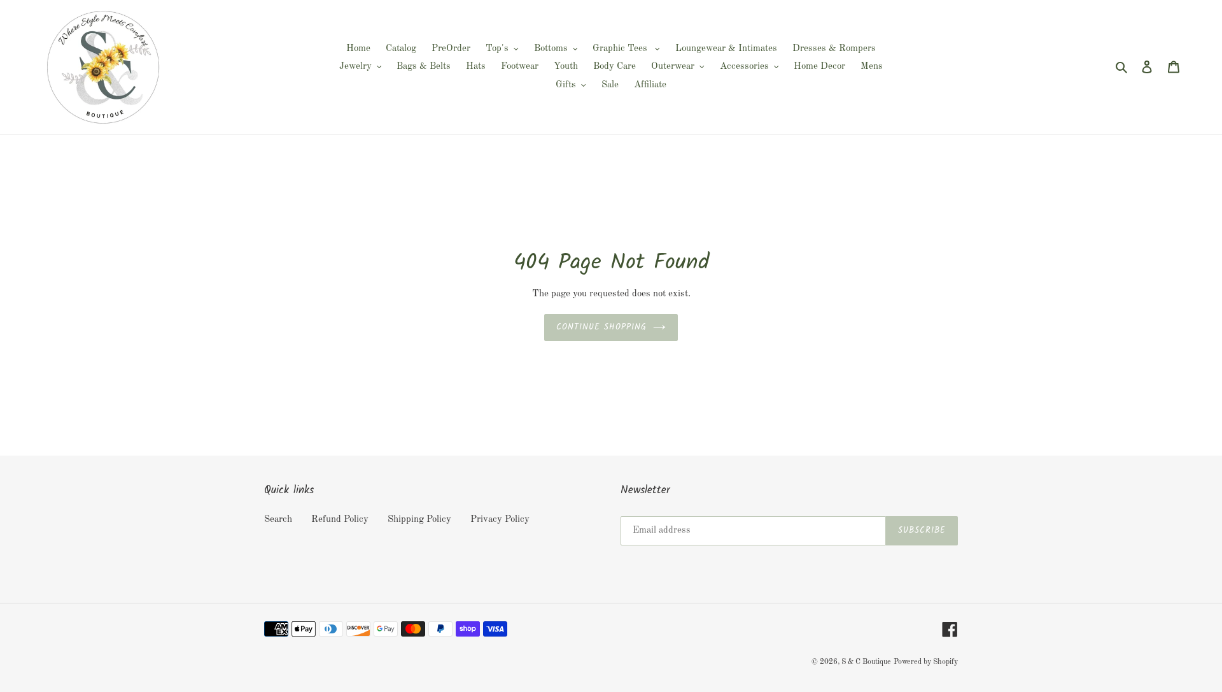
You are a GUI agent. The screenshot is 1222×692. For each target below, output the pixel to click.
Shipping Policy (419, 519)
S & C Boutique (866, 662)
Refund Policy (340, 519)
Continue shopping (601, 327)
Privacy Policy (500, 519)
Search (278, 519)
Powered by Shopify (926, 662)
